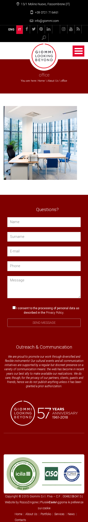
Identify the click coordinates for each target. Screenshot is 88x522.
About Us (53, 80)
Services (59, 514)
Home (41, 80)
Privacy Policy (55, 312)
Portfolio (46, 514)
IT (19, 29)
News (71, 514)
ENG (11, 29)
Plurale (47, 502)
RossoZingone (29, 502)
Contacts (20, 520)
